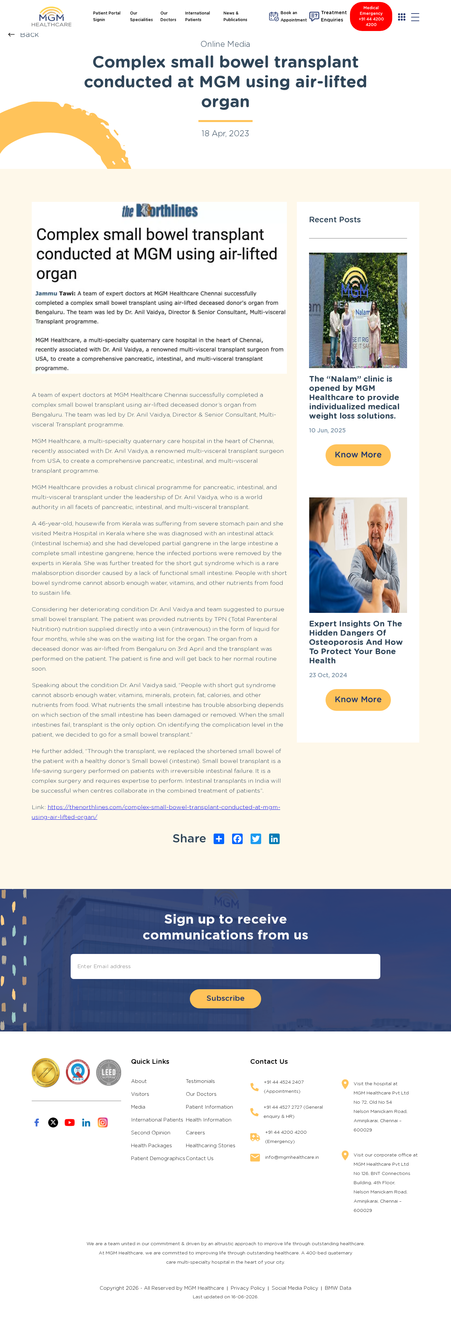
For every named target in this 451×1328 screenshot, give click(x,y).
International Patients (197, 16)
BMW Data (338, 1288)
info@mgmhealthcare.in (292, 1157)
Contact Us (200, 1158)
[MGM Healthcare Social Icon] (37, 1122)
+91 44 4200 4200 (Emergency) (286, 1137)
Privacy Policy (248, 1288)
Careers (195, 1132)
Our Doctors (168, 16)
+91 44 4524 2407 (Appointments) (284, 1087)
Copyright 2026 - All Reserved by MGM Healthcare (162, 1288)
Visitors (140, 1094)
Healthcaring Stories (210, 1145)
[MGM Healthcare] (51, 16)
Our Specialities (141, 16)
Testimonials (200, 1081)
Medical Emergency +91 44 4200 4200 (371, 16)
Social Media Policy (295, 1288)
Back (29, 35)
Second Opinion (150, 1132)
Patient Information (209, 1107)
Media (138, 1107)
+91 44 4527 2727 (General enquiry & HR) (293, 1112)
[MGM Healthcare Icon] (76, 1073)
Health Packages (151, 1145)
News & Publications (235, 16)
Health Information (208, 1120)
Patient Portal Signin (107, 16)
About (139, 1081)
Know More (358, 455)
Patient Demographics (158, 1158)
